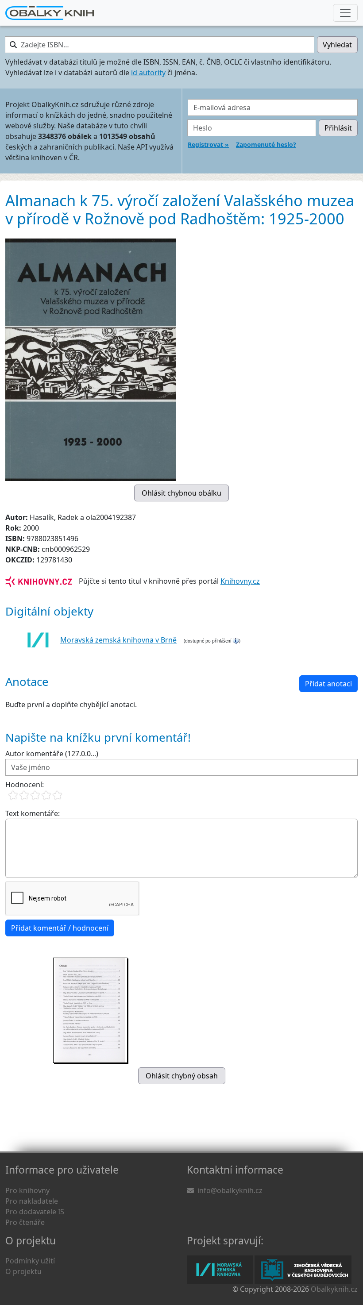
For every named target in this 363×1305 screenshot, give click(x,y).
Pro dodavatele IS (34, 1211)
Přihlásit (338, 128)
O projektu (23, 1271)
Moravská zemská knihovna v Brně (118, 640)
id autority (148, 72)
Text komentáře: (32, 813)
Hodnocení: (24, 784)
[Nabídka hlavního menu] (345, 13)
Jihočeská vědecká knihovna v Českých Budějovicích (303, 1269)
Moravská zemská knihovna (220, 1269)
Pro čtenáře (25, 1222)
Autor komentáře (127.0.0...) (51, 753)
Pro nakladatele (31, 1201)
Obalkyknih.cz (334, 1289)
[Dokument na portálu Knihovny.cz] (38, 581)
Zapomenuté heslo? (266, 144)
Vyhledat (337, 45)
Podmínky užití (30, 1261)
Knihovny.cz (240, 581)
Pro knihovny (27, 1190)
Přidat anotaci (328, 684)
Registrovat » (208, 144)
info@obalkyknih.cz (230, 1190)
